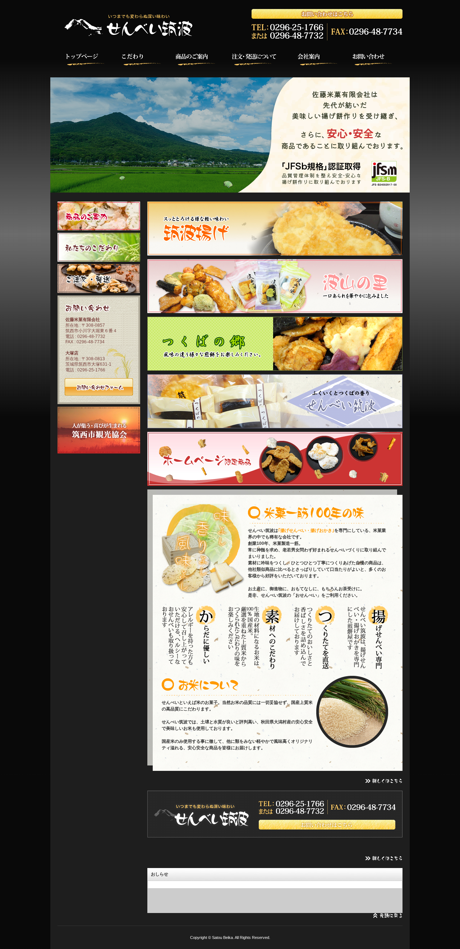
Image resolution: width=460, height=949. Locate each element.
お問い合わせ (379, 58)
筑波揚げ (274, 229)
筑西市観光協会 (99, 430)
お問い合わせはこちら (274, 814)
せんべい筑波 (274, 401)
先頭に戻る (387, 915)
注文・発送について (260, 58)
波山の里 (274, 286)
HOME (81, 58)
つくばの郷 (274, 344)
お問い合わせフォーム (99, 387)
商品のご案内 (200, 58)
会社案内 (319, 58)
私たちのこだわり (99, 247)
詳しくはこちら (383, 780)
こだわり (140, 58)
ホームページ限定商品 (274, 459)
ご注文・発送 (99, 278)
